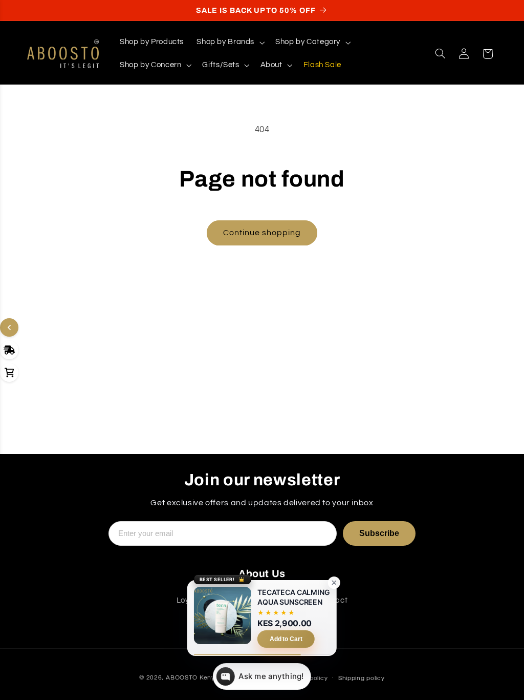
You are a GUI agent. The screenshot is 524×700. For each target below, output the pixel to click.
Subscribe (379, 533)
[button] (229, 42)
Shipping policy (361, 678)
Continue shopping (262, 233)
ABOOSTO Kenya (192, 678)
